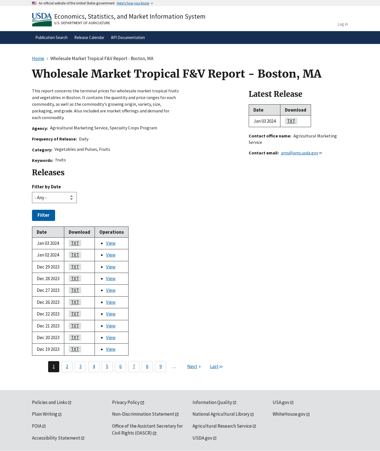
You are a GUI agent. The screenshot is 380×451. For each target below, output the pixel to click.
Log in (342, 24)
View (110, 243)
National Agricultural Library (221, 414)
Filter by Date (46, 187)
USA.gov (281, 402)
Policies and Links (49, 402)
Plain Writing (44, 414)
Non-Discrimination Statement (143, 414)
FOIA (36, 426)
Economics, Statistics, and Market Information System (130, 16)
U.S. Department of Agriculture (82, 22)
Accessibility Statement (56, 438)
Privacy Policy (126, 402)
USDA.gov (202, 438)
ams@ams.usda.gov (299, 153)
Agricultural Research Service (222, 426)
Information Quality (212, 402)
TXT (74, 243)
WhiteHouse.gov (289, 414)
